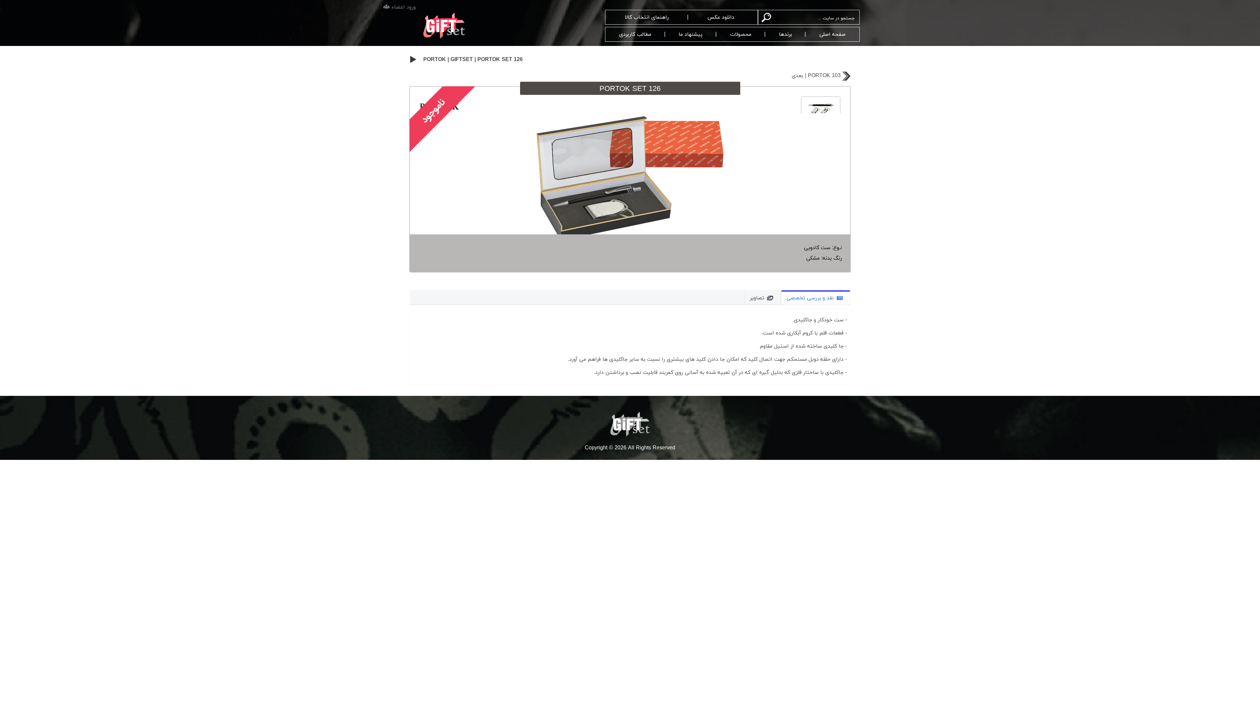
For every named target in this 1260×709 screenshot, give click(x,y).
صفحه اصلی (832, 34)
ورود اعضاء (403, 7)
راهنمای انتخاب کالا (647, 17)
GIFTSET (462, 59)
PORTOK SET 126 (500, 59)
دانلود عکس (720, 17)
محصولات (740, 34)
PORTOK (434, 59)
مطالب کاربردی (635, 34)
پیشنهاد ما (691, 34)
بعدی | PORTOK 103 (816, 75)
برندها (785, 34)
